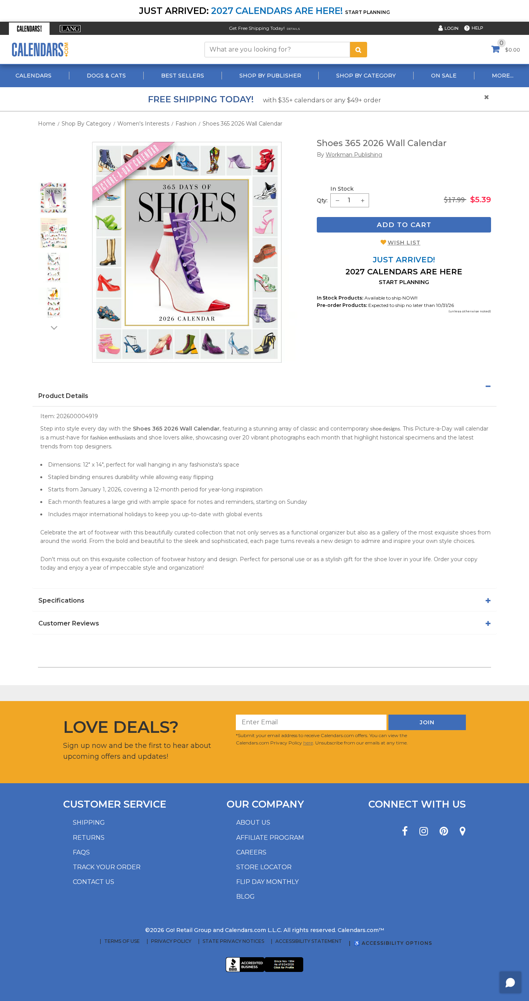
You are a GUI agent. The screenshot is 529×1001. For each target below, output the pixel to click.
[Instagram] (423, 831)
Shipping (89, 822)
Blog (245, 896)
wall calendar (471, 428)
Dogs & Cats (106, 75)
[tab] (264, 386)
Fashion (185, 123)
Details (293, 29)
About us (253, 822)
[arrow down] (53, 327)
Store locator (264, 867)
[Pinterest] (444, 831)
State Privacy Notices (233, 941)
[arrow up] (53, 177)
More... (503, 75)
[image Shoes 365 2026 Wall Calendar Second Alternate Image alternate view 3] (53, 267)
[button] (29, 28)
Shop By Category (366, 75)
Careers (251, 852)
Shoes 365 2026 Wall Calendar (242, 123)
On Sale (444, 75)
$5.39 (480, 199)
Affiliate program (270, 837)
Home (46, 123)
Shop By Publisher (270, 75)
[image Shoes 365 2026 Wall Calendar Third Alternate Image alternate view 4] (53, 302)
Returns (89, 837)
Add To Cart (404, 225)
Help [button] (477, 28)
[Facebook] (405, 831)
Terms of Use (122, 941)
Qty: (322, 200)
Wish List (404, 242)
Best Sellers (182, 75)
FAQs (81, 852)
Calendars (33, 75)
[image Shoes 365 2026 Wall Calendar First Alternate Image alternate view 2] (53, 232)
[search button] (358, 49)
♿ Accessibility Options (393, 943)
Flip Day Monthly (267, 882)
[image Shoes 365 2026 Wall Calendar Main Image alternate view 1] (53, 198)
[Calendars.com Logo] (40, 49)
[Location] (462, 831)
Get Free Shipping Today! (257, 28)
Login (452, 28)
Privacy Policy (171, 941)
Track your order (107, 867)
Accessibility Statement (308, 941)
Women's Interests (143, 123)
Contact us (93, 882)
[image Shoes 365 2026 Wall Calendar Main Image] (187, 252)
